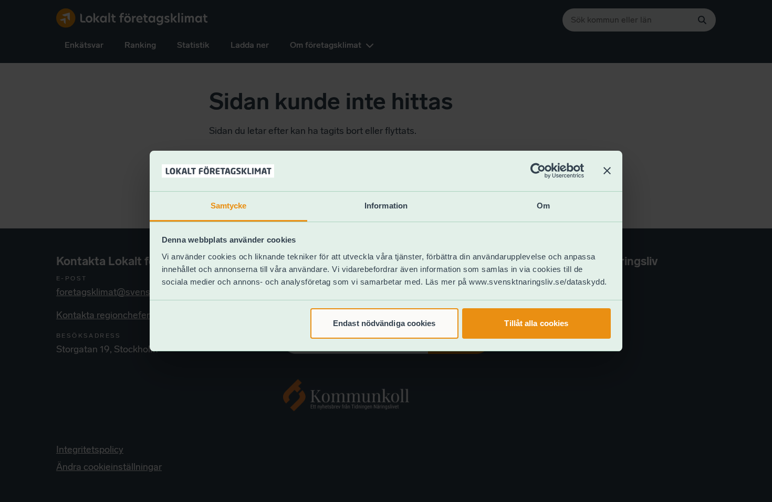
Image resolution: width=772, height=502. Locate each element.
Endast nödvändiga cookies (384, 323)
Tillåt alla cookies (536, 323)
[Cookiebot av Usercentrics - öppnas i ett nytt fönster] (538, 171)
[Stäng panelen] (607, 171)
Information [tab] (386, 205)
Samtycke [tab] (229, 205)
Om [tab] (543, 205)
